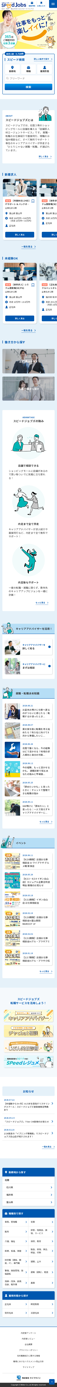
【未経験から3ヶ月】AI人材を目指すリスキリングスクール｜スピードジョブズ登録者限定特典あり (27, 1106)
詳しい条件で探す (41, 59)
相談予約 (32, 6)
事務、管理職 (11, 1221)
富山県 (9, 1202)
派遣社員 (35, 1312)
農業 (33, 1282)
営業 (33, 1221)
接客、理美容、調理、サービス (39, 1231)
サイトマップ (28, 1367)
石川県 (9, 1187)
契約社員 (9, 1312)
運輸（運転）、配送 (39, 1272)
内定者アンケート (28, 1333)
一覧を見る (26, 246)
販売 (7, 1231)
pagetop (52, 1382)
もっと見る (40, 603)
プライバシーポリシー (28, 1350)
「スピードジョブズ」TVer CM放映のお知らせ (26, 1121)
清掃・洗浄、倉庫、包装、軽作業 (14, 1283)
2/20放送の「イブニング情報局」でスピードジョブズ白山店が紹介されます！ (26, 1135)
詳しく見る (43, 156)
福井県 (9, 1194)
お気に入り (41, 6)
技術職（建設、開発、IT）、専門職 (13, 1261)
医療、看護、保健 (13, 1250)
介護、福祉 (10, 1241)
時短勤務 (35, 1304)
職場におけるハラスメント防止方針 (28, 1361)
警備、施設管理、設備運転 (14, 1272)
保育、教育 (36, 1241)
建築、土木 (36, 1261)
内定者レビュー (28, 1338)
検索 (28, 87)
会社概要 (28, 1344)
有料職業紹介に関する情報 (28, 1355)
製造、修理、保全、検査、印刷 (40, 1251)
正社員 (8, 1304)
